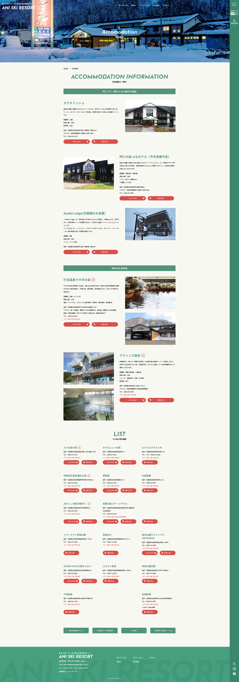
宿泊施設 (156, 5)
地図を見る (104, 142)
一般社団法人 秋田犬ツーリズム (163, 630)
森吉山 (133, 5)
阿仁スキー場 (123, 5)
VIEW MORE (77, 142)
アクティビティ (144, 5)
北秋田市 (134, 630)
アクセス (166, 5)
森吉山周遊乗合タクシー (76, 630)
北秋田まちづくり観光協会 (105, 630)
